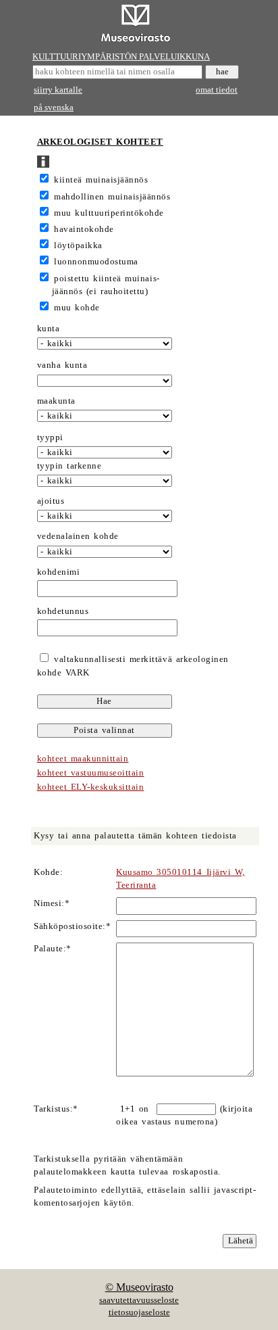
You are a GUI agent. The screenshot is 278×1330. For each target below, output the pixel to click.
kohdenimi (58, 572)
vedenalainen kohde (78, 536)
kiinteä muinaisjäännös (101, 180)
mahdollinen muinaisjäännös (112, 196)
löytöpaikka (78, 245)
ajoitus (51, 501)
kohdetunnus (63, 611)
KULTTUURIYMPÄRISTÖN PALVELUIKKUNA (121, 57)
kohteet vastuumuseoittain (90, 773)
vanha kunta (62, 365)
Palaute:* (53, 948)
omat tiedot (217, 90)
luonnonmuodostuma (96, 261)
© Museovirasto (139, 1287)
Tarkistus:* (56, 1109)
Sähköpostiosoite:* (72, 926)
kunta (48, 328)
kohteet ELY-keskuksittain (90, 787)
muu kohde (77, 307)
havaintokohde (84, 229)
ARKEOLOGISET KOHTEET (100, 142)
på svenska (54, 107)
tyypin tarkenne (69, 466)
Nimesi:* (52, 903)
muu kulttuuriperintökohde (109, 213)
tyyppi (50, 437)
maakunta (56, 401)
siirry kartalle (58, 90)
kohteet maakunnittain (83, 758)
